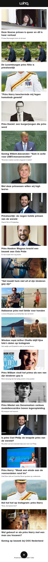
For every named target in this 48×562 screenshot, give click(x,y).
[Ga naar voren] (24, 3)
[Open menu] (24, 554)
